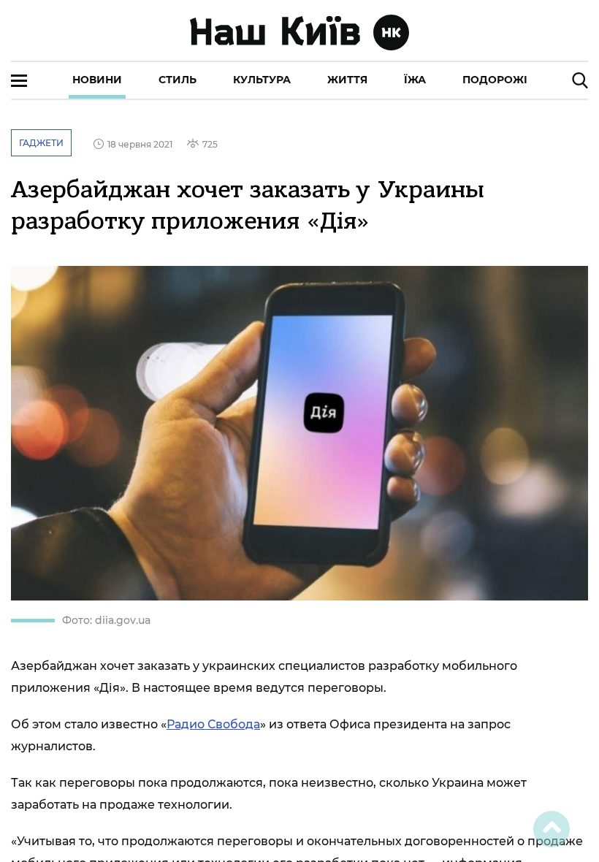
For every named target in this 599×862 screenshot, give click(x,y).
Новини (97, 79)
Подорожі (494, 79)
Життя (347, 79)
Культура (262, 79)
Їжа (415, 79)
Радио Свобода (213, 724)
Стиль (178, 79)
